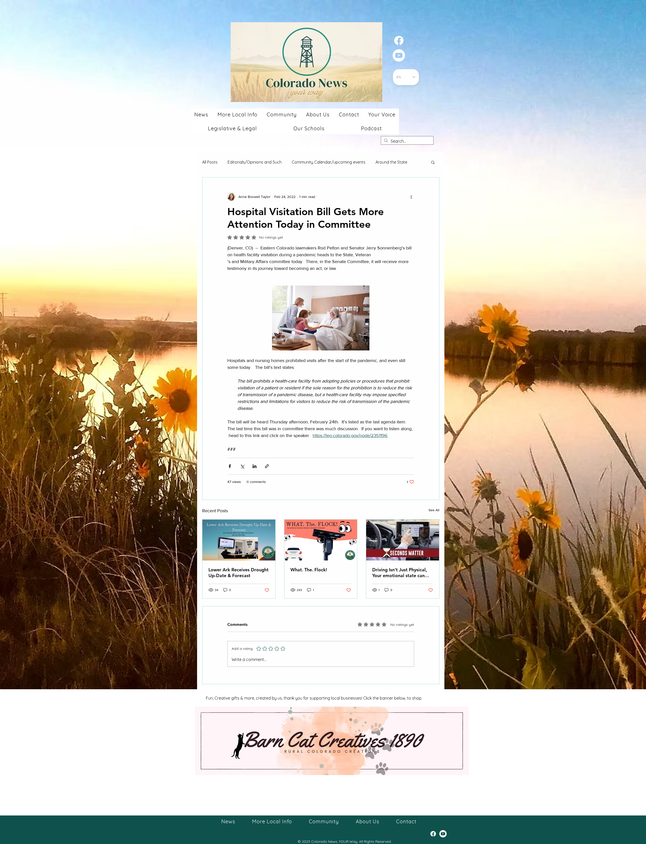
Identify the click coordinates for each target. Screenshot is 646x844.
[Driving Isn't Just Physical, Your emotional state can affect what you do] (402, 540)
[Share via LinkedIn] (254, 466)
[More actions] (411, 197)
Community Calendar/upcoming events (328, 162)
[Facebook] (399, 40)
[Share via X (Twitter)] (242, 466)
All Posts (210, 162)
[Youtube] (399, 55)
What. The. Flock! (308, 570)
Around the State (391, 162)
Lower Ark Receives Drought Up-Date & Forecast (238, 572)
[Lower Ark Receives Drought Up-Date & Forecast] (238, 540)
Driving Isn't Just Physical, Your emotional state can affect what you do (399, 572)
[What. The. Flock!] (320, 540)
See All (433, 510)
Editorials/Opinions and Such (255, 162)
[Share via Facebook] (229, 466)
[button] (201, 114)
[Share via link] (266, 466)
